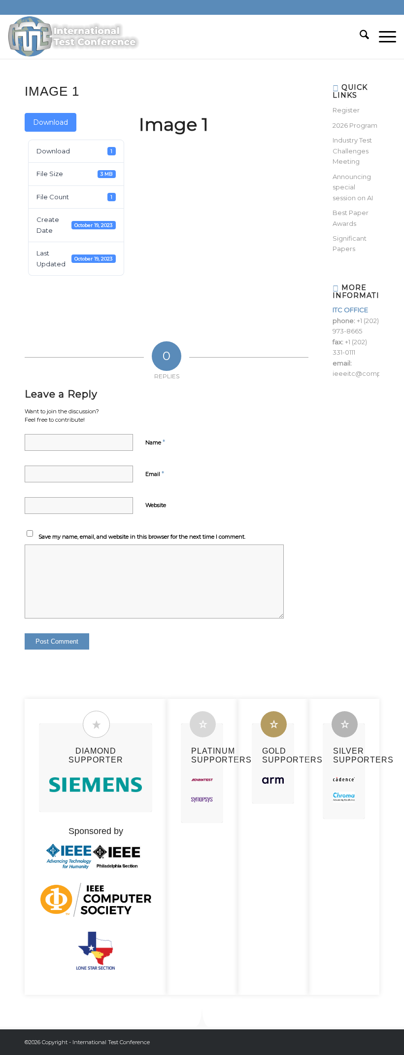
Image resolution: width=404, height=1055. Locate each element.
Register (346, 110)
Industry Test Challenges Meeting (352, 150)
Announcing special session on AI (353, 187)
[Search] (359, 36)
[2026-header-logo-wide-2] (74, 36)
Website (155, 505)
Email (154, 473)
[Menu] (382, 36)
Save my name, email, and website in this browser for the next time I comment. (141, 536)
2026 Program (355, 125)
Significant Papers (350, 243)
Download (50, 122)
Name (155, 442)
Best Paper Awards (351, 218)
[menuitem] (359, 36)
